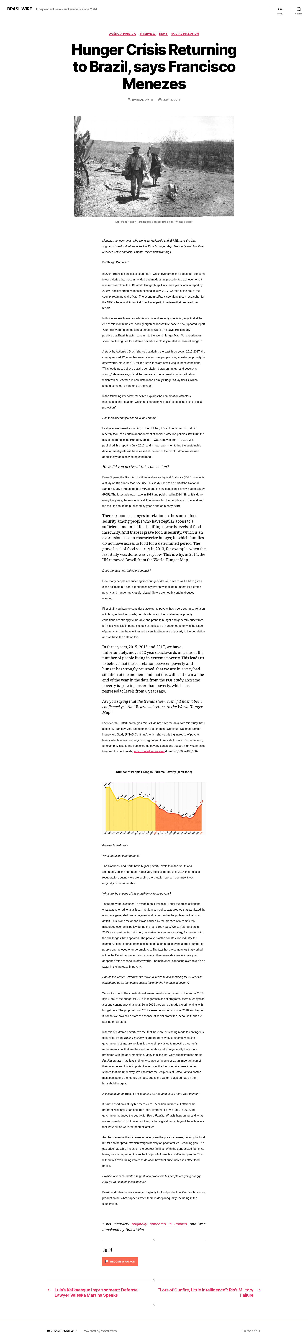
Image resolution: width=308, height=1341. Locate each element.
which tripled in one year (149, 751)
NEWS (163, 33)
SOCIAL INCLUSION (185, 33)
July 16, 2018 (172, 99)
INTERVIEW (148, 33)
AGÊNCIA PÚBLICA (122, 33)
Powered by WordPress (100, 1331)
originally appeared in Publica (161, 1224)
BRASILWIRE (19, 9)
